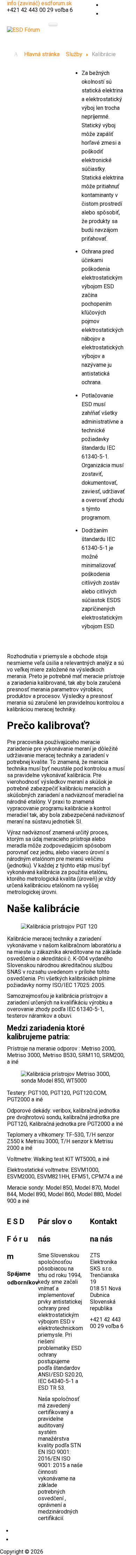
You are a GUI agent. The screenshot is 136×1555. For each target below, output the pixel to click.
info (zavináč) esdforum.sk (39, 3)
